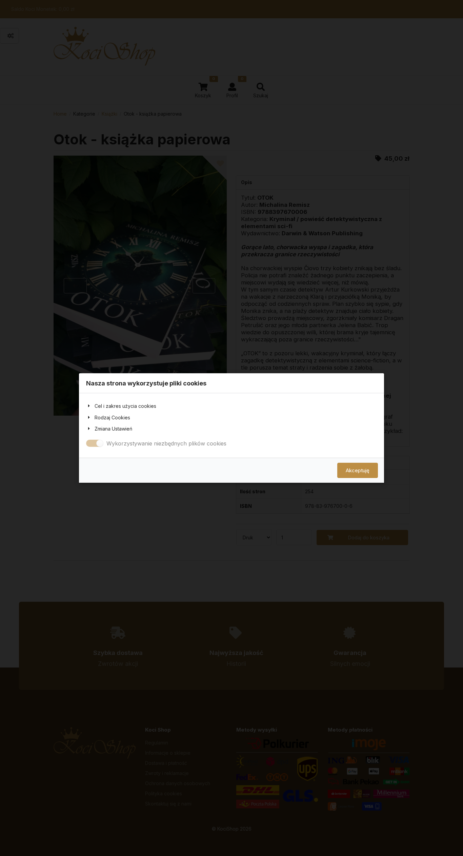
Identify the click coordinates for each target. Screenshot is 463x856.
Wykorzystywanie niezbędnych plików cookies (166, 443)
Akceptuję (357, 470)
